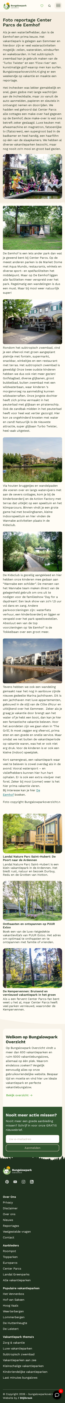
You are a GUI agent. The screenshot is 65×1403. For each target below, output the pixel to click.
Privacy (8, 1202)
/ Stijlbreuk (25, 1397)
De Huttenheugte (15, 1323)
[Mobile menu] (58, 5)
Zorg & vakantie (14, 1342)
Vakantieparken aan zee (19, 1360)
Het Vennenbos (13, 1294)
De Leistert (11, 1329)
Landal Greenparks (16, 1274)
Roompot (9, 1251)
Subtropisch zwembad (18, 1354)
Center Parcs (12, 1268)
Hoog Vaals (10, 1305)
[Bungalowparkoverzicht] (15, 6)
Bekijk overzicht (17, 1095)
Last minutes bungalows (20, 1377)
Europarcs (10, 1262)
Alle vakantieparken (17, 1280)
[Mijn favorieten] (43, 5)
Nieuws (8, 1220)
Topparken (10, 1257)
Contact (8, 1237)
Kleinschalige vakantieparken (23, 1366)
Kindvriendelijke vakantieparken (25, 1372)
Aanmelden (32, 1148)
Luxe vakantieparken (17, 1348)
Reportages (11, 1225)
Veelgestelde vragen (17, 1231)
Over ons (9, 1214)
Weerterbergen (13, 1311)
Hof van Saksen (13, 1299)
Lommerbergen (14, 1317)
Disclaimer (10, 1208)
